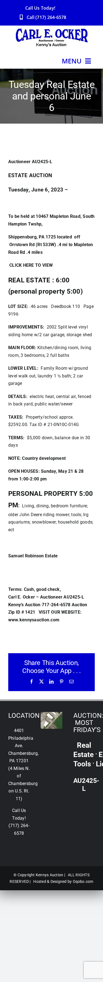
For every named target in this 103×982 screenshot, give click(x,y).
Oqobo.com (83, 881)
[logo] (51, 30)
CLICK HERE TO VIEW (30, 265)
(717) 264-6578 (50, 17)
